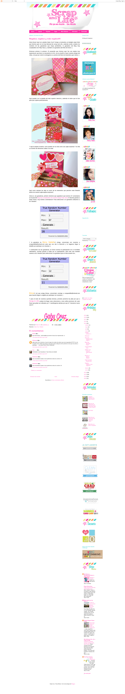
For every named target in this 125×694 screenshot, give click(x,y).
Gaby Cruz (36, 326)
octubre (87, 325)
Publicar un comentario (36, 370)
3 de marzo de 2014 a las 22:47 (39, 353)
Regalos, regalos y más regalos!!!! (88, 364)
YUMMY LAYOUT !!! (88, 333)
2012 (85, 374)
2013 (85, 372)
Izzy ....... (34, 350)
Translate (93, 240)
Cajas (55, 31)
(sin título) (90, 410)
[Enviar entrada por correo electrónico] (52, 324)
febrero (87, 368)
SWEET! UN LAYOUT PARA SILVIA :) (88, 351)
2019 (85, 315)
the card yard (87, 673)
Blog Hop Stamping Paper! (87, 343)
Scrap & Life (34, 301)
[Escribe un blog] (56, 325)
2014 (85, 323)
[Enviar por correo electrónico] (55, 325)
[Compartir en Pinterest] (60, 325)
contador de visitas (86, 299)
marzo (86, 331)
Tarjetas (48, 31)
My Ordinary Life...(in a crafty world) (89, 640)
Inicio (32, 31)
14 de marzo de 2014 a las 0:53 (39, 360)
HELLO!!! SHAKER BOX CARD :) (88, 339)
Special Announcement (92, 659)
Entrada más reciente (35, 376)
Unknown (34, 340)
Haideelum (35, 356)
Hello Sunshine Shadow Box (88, 360)
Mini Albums (64, 31)
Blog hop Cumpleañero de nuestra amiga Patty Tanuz (52, 198)
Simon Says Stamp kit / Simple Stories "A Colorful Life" (92, 625)
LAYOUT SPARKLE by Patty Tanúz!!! (91, 398)
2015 (85, 321)
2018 (85, 317)
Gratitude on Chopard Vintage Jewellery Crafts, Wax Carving (89, 643)
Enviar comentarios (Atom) (58, 380)
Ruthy (33, 333)
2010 (85, 378)
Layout (40, 31)
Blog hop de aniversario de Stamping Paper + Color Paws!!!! (92, 405)
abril (86, 329)
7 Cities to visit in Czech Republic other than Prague (92, 605)
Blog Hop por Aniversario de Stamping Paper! (91, 419)
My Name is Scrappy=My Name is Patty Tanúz (89, 575)
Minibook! (87, 335)
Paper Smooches (88, 586)
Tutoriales (84, 31)
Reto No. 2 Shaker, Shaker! (87, 357)
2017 (85, 319)
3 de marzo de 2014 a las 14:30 (39, 347)
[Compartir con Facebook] (59, 325)
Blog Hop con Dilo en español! (92, 425)
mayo (86, 327)
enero (86, 370)
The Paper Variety (88, 657)
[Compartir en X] (58, 325)
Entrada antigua (75, 376)
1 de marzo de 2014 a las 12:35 (39, 337)
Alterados (74, 31)
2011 (85, 376)
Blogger (73, 683)
